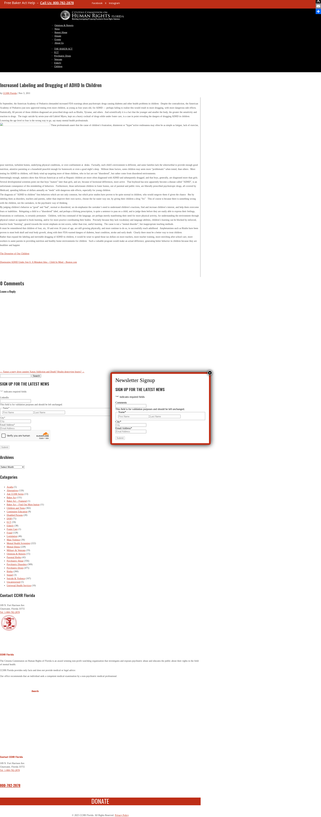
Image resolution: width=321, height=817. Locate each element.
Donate (58, 36)
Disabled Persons (15, 515)
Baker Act (11, 497)
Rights (10, 571)
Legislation (12, 536)
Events (58, 39)
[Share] (318, 11)
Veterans (58, 59)
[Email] (318, 6)
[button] (34, 721)
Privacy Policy (122, 815)
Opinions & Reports (64, 25)
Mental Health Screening (18, 543)
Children (58, 66)
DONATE (100, 801)
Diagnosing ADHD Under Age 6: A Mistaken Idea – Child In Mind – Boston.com (38, 262)
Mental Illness (13, 547)
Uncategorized (13, 582)
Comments (121, 402)
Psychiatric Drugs (62, 56)
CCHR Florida (10, 93)
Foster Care (12, 529)
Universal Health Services (19, 585)
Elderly (57, 63)
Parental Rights (14, 557)
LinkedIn (4, 397)
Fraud (9, 532)
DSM (9, 518)
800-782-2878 (10, 785)
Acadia (10, 487)
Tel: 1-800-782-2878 (10, 612)
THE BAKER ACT (63, 49)
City (2, 418)
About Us (59, 43)
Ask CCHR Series (15, 494)
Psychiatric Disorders (17, 564)
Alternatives (12, 490)
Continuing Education (17, 511)
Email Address (7, 425)
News (57, 29)
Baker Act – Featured (17, 501)
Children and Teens (16, 508)
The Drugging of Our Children (14, 253)
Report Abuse (61, 32)
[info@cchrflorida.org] (83, 4)
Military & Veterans (16, 550)
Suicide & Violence (16, 578)
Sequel (10, 575)
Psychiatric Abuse (15, 561)
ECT (56, 52)
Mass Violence (13, 540)
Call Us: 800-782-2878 (57, 3)
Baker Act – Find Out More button (23, 504)
